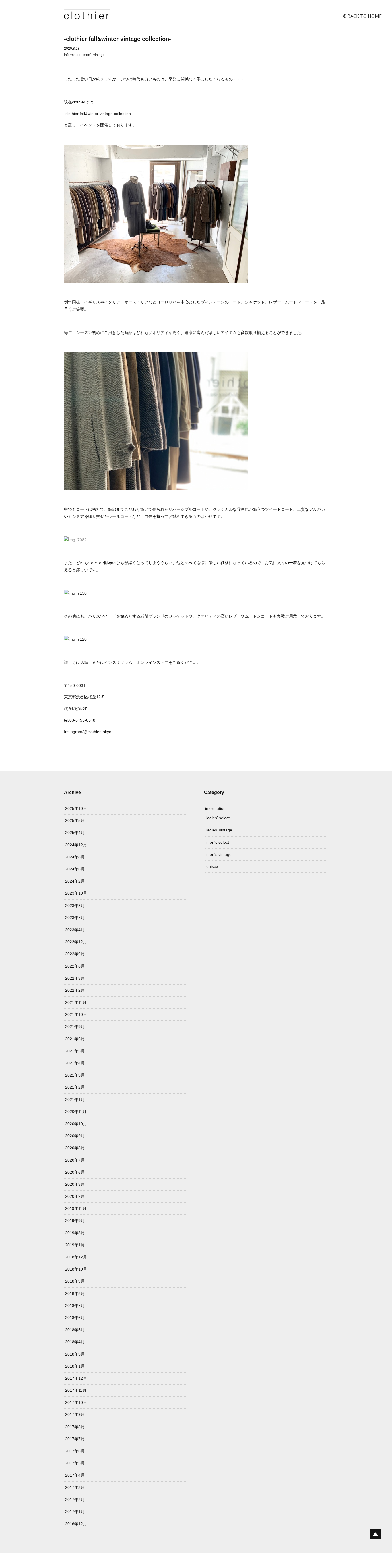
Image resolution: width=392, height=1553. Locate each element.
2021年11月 (75, 1002)
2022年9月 (75, 954)
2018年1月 (75, 1366)
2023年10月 (76, 893)
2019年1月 (75, 1245)
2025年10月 (76, 808)
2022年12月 (76, 941)
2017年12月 (76, 1378)
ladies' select (218, 818)
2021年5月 (75, 1051)
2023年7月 (75, 917)
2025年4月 (75, 832)
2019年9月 (75, 1220)
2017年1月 (75, 1511)
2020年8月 (75, 1147)
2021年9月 (75, 1026)
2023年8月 (75, 905)
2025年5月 (75, 820)
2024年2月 (75, 881)
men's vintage (94, 55)
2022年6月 (75, 966)
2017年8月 (75, 1427)
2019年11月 (75, 1208)
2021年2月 (75, 1087)
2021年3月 (75, 1075)
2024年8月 (75, 857)
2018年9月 (75, 1281)
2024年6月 (75, 869)
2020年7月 (75, 1160)
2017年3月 (75, 1487)
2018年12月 (76, 1257)
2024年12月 (76, 845)
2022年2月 (75, 990)
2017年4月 (75, 1475)
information (72, 55)
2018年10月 (76, 1269)
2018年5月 (75, 1329)
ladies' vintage (219, 830)
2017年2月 (75, 1499)
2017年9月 (75, 1414)
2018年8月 (75, 1293)
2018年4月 (75, 1341)
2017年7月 (75, 1439)
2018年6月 (75, 1317)
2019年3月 (75, 1233)
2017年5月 (75, 1463)
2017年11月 (75, 1390)
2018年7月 (75, 1305)
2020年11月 (75, 1111)
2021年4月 (75, 1063)
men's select (217, 842)
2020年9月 (75, 1135)
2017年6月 (75, 1451)
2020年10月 (76, 1123)
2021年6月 (75, 1039)
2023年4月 (75, 929)
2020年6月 (75, 1172)
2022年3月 (75, 978)
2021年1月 (75, 1099)
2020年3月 (75, 1184)
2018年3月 (75, 1354)
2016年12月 (76, 1523)
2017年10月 (76, 1402)
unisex (212, 866)
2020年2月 (75, 1196)
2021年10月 (76, 1014)
